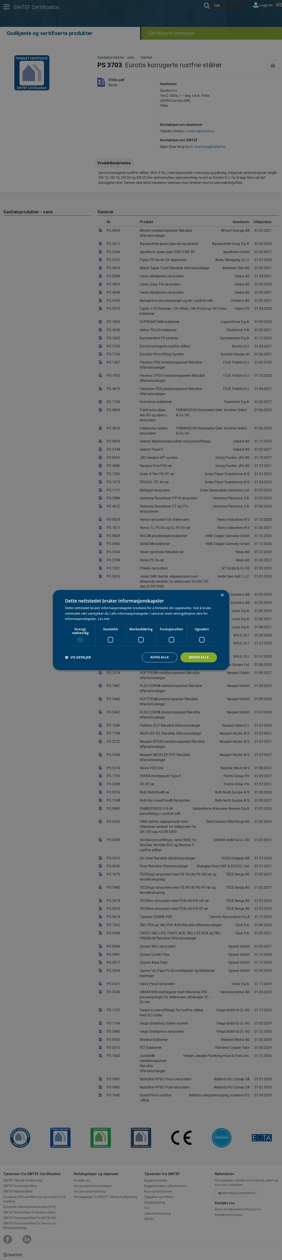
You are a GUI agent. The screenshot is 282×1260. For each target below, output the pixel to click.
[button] (78, 657)
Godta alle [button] (199, 657)
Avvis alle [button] (159, 657)
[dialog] (141, 630)
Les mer (104, 619)
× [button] (222, 595)
